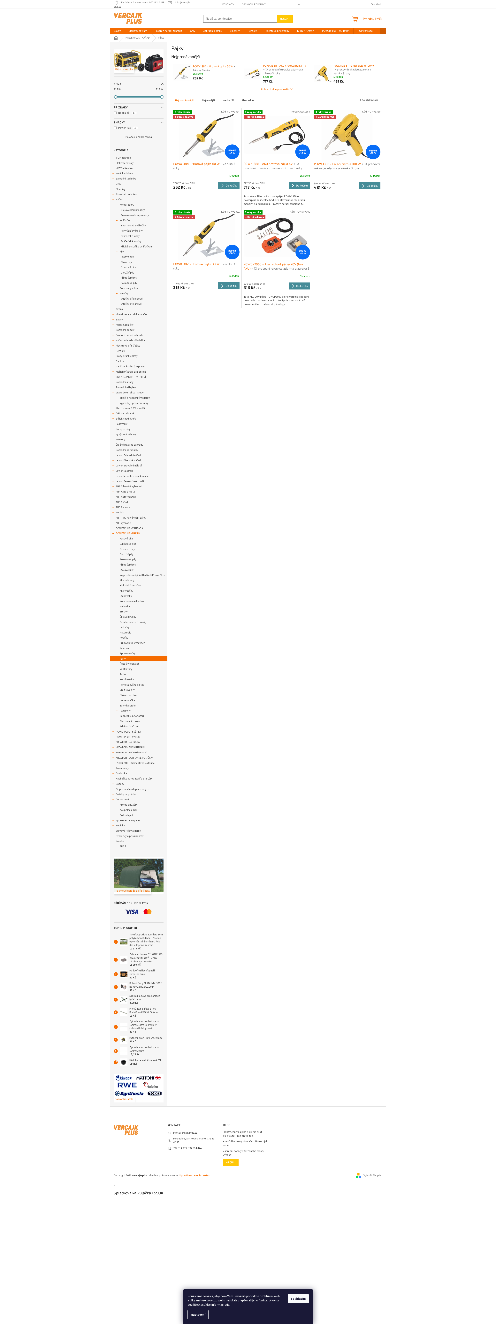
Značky (120, 841)
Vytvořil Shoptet (372, 1176)
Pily (122, 252)
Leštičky (124, 627)
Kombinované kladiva (132, 601)
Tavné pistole (128, 706)
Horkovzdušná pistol (132, 685)
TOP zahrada (123, 158)
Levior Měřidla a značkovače (132, 476)
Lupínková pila (128, 544)
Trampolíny (122, 768)
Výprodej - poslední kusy (134, 403)
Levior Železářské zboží (130, 481)
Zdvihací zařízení (129, 726)
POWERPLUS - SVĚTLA (128, 732)
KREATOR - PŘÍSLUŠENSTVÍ (131, 753)
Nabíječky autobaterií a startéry (134, 779)
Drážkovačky (127, 690)
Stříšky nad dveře (126, 419)
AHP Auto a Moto (125, 492)
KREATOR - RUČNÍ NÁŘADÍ (130, 747)
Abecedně (248, 100)
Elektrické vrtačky (130, 586)
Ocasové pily (128, 267)
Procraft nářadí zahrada (129, 335)
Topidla (120, 513)
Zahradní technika (126, 179)
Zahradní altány (125, 382)
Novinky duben (124, 173)
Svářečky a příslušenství (130, 836)
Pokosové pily (129, 283)
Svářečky (125, 221)
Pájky (123, 659)
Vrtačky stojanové (131, 304)
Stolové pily (127, 570)
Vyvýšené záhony (126, 434)
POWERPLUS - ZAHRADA (129, 528)
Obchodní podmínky (254, 4)
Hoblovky (125, 711)
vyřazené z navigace (128, 820)
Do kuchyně (126, 815)
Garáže (120, 361)
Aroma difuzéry (129, 805)
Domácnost (122, 799)
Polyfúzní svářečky (132, 231)
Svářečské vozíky (131, 241)
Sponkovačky (127, 653)
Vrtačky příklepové (132, 299)
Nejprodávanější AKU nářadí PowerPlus (142, 575)
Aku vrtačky (126, 591)
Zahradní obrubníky (127, 450)
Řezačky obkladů (130, 664)
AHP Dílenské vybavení (129, 486)
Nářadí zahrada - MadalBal (130, 340)
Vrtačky (124, 294)
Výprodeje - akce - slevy (130, 393)
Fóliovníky (121, 424)
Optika (120, 309)
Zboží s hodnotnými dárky (135, 398)
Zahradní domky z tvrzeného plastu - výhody (244, 1153)
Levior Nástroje (125, 471)
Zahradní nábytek (126, 387)
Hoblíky (124, 638)
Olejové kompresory (133, 210)
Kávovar (124, 648)
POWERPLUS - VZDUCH (128, 737)
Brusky (124, 612)
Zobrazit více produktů (275, 89)
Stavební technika (126, 194)
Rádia (123, 674)
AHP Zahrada (123, 507)
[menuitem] (117, 31)
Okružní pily (127, 273)
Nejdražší (228, 100)
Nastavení (198, 1315)
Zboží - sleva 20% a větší (130, 408)
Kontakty (228, 4)
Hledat (285, 18)
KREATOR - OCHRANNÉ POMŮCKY (135, 758)
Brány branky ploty (127, 356)
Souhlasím (298, 1299)
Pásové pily (127, 257)
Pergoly (120, 351)
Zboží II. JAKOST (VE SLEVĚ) (131, 377)
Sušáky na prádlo (126, 794)
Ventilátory (126, 669)
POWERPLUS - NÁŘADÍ (128, 533)
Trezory (120, 440)
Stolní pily (126, 262)
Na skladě (126, 113)
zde (227, 1305)
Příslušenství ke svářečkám (137, 247)
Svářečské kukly (130, 236)
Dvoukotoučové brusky (133, 622)
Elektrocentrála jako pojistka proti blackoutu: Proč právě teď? (243, 1134)
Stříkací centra (128, 695)
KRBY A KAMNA (124, 168)
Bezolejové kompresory (135, 215)
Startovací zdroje (130, 721)
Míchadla (125, 607)
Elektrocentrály (125, 163)
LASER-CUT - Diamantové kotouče (135, 763)
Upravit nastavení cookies (194, 1175)
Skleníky (121, 189)
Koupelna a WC (128, 810)
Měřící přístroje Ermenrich (131, 372)
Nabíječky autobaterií (132, 716)
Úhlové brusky (128, 617)
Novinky (120, 826)
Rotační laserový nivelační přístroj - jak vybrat (245, 1143)
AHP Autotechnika (126, 497)
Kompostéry (123, 429)
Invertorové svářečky (133, 226)
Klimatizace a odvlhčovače (131, 314)
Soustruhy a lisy (129, 288)
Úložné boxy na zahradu (129, 445)
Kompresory (127, 205)
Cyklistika (121, 773)
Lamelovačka (127, 700)
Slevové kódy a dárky (128, 831)
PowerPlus (127, 128)
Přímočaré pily (129, 278)
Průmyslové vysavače (132, 643)
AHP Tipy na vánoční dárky (131, 518)
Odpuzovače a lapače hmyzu (132, 789)
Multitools (125, 633)
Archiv (230, 1162)
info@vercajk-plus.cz (185, 1133)
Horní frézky (127, 680)
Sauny (119, 320)
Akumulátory (127, 580)
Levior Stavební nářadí (129, 466)
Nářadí (119, 199)
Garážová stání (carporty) (130, 367)
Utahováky (126, 596)
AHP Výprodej (124, 523)
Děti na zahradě (125, 413)
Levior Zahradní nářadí (128, 455)
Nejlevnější (208, 100)
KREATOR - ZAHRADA (128, 742)
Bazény (120, 784)
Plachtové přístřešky (128, 346)
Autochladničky (125, 325)
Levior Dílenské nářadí (128, 460)
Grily (118, 184)
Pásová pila (126, 539)
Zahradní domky (125, 330)
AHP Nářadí (122, 502)
